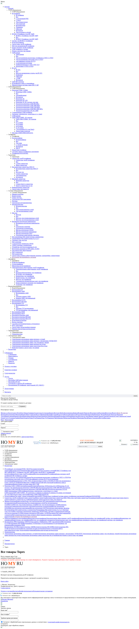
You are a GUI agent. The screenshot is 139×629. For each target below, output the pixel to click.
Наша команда (13, 356)
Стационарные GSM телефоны (22, 112)
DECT (18, 148)
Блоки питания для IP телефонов (22, 47)
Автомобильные (21, 95)
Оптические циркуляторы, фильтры (27, 235)
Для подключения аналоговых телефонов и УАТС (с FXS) (34, 58)
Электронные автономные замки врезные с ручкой (28, 339)
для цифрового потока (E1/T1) (25, 61)
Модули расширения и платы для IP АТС (29, 73)
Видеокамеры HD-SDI (19, 301)
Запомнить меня (8, 431)
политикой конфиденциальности (58, 622)
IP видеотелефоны (18, 42)
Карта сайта (4, 581)
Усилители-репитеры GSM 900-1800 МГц (29, 109)
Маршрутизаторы (17, 194)
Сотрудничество (10, 373)
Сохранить (22, 406)
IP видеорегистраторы (19, 320)
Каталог (7, 6)
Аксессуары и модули (23, 131)
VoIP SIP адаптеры (18, 81)
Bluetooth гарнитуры (18, 179)
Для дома (19, 143)
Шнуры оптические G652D (25, 230)
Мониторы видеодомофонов (21, 266)
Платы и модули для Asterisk (21, 51)
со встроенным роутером (24, 63)
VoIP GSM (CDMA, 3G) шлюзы (22, 117)
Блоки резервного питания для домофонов (29, 283)
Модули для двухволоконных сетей (27, 220)
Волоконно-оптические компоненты (24, 221)
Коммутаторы (16, 196)
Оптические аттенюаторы (24, 228)
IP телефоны (16, 13)
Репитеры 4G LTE (22, 100)
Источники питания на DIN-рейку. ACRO (25, 249)
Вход (2, 420)
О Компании (9, 353)
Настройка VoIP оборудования (18, 380)
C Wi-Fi (18, 20)
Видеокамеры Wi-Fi (18, 313)
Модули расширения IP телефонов (23, 46)
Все (17, 17)
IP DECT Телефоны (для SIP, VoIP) (23, 34)
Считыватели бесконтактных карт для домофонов (32, 281)
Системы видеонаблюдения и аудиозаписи (26, 324)
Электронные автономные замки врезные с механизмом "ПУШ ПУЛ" (34, 341)
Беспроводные (20, 25)
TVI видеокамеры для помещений (27, 310)
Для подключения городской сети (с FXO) (29, 59)
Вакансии (11, 363)
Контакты (8, 392)
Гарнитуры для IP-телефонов (21, 158)
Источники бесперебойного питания (24, 257)
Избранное (124, 444)
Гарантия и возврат (11, 370)
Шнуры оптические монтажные (26, 232)
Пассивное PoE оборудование (21, 250)
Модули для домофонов (23, 279)
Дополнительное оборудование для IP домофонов (28, 267)
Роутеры (14, 201)
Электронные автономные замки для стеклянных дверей (30, 342)
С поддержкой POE (22, 18)
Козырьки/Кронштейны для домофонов (28, 272)
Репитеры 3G (20, 99)
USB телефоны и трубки (20, 49)
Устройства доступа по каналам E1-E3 (24, 247)
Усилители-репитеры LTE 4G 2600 (27, 110)
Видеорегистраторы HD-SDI (21, 317)
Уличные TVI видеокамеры (25, 308)
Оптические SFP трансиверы (21, 199)
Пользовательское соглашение (43, 591)
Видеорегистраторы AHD (20, 315)
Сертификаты (12, 359)
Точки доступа (17, 197)
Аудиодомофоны (17, 264)
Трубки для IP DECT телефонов (22, 41)
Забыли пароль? (6, 433)
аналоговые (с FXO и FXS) (24, 66)
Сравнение (135, 444)
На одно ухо (20, 172)
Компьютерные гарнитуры (20, 187)
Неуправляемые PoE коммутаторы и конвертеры (27, 237)
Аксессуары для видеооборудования (24, 327)
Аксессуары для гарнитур (20, 189)
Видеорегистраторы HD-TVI (21, 318)
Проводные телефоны (19, 150)
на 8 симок (19, 126)
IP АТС (14, 68)
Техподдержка (9, 388)
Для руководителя (22, 22)
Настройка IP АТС (14, 382)
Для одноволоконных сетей (25, 209)
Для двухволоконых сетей (24, 211)
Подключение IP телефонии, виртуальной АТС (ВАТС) (26, 385)
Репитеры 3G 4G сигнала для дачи (27, 102)
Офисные (19, 29)
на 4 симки (19, 124)
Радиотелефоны (17, 138)
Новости (11, 361)
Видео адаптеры (17, 322)
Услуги (7, 376)
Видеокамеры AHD (18, 291)
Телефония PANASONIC (20, 153)
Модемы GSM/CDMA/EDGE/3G (22, 133)
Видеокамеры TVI (18, 303)
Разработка (4, 601)
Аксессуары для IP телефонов (21, 44)
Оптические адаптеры (23, 226)
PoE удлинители (17, 252)
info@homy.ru (54, 443)
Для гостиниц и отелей (23, 32)
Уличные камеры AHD (23, 296)
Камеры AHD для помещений (25, 298)
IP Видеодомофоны (18, 262)
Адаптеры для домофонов (24, 284)
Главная (7, 540)
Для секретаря (20, 24)
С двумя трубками (22, 145)
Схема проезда (5, 588)
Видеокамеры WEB (18, 312)
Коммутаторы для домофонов (25, 278)
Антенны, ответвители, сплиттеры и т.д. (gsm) (27, 114)
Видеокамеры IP (17, 289)
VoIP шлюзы (16, 53)
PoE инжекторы (17, 254)
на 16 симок (20, 128)
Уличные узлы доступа (19, 240)
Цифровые (19, 75)
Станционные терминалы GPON (22, 243)
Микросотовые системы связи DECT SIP (25, 85)
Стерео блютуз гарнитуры (24, 184)
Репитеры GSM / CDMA (20, 90)
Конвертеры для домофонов (25, 276)
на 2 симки (19, 122)
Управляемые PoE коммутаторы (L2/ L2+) (25, 238)
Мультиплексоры (17, 204)
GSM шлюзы (16, 116)
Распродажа (12, 349)
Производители (10, 544)
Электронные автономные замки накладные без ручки (29, 346)
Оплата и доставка (11, 366)
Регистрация (9, 420)
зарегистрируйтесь (27, 436)
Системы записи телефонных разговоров (25, 151)
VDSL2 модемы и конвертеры (22, 245)
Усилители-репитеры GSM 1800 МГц (28, 105)
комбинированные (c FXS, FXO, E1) (27, 64)
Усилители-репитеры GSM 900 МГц (27, 104)
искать (135, 396)
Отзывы (11, 358)
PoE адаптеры (16, 242)
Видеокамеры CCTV (19, 300)
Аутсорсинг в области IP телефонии (20, 383)
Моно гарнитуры (21, 165)
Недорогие (19, 30)
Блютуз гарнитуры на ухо (24, 185)
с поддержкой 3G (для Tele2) (25, 129)
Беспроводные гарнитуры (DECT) (23, 167)
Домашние (19, 27)
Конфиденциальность (26, 591)
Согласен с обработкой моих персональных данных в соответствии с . (36, 622)
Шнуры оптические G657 (24, 233)
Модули (14, 213)
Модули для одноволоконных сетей (27, 218)
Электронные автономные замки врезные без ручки (29, 344)
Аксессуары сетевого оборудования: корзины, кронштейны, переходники (36, 255)
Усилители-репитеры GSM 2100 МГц (28, 107)
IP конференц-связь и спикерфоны (23, 83)
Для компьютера (21, 175)
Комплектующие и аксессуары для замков (25, 347)
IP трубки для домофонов (24, 274)
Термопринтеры (17, 334)
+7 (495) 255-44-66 (55, 440)
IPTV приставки (17, 325)
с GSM (18, 78)
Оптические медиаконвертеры (22, 203)
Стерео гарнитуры (22, 163)
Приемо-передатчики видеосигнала (23, 329)
